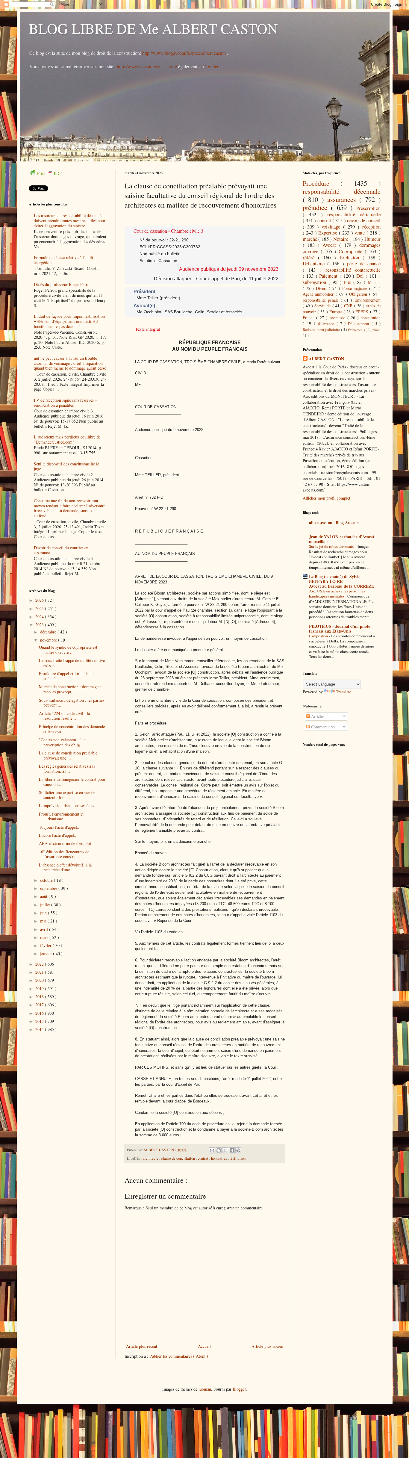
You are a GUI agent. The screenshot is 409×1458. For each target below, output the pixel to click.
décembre (48, 632)
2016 (40, 1013)
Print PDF (49, 173)
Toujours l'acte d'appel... (60, 827)
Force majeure (355, 288)
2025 (40, 608)
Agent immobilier (319, 294)
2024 (40, 616)
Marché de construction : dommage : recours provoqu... (70, 689)
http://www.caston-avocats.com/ (147, 66)
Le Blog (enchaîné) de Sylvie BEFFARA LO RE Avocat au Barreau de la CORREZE (341, 581)
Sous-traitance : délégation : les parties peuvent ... (71, 702)
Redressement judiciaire (322, 329)
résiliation (238, 1158)
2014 (40, 1029)
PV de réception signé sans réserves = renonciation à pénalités (65, 402)
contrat (203, 1158)
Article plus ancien (267, 1346)
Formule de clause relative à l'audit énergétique (63, 260)
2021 (40, 972)
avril (44, 929)
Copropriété (352, 251)
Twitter (212, 66)
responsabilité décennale (342, 191)
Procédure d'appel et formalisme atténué (66, 676)
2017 (40, 1005)
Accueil (204, 1346)
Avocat (330, 244)
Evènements (357, 329)
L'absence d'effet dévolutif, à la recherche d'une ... (65, 867)
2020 (40, 980)
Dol (361, 275)
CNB (349, 305)
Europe (336, 311)
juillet (45, 905)
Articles (317, 716)
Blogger (239, 1389)
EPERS (362, 311)
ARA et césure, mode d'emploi (65, 843)
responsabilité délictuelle (354, 214)
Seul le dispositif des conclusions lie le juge (66, 466)
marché (311, 238)
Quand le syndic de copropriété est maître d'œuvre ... (68, 649)
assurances (343, 199)
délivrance (327, 323)
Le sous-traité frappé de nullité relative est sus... (72, 662)
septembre (49, 888)
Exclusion (351, 257)
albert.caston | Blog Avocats (333, 522)
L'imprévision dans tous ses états (66, 805)
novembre (49, 640)
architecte (151, 1158)
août (44, 896)
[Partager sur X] (225, 1150)
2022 (40, 964)
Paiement (329, 275)
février (46, 945)
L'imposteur (319, 636)
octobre (47, 880)
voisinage (332, 226)
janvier (46, 953)
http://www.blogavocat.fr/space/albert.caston (184, 53)
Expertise (328, 232)
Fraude (309, 317)
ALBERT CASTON (326, 359)
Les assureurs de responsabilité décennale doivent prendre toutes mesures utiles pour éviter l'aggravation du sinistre (69, 221)
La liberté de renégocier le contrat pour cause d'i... (72, 781)
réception (371, 226)
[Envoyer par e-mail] (212, 1150)
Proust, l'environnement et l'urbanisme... (61, 816)
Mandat (374, 282)
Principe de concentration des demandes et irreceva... (72, 729)
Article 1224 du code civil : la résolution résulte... (64, 715)
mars (44, 937)
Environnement (368, 300)
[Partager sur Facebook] (232, 1150)
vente (360, 232)
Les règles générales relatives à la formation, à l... (67, 768)
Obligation (359, 294)
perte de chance (364, 263)
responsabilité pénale (322, 300)
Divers (322, 288)
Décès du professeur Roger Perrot (62, 284)
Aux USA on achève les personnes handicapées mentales (337, 593)
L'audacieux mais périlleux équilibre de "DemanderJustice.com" (67, 439)
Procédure (322, 183)
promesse (338, 317)
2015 (40, 1021)
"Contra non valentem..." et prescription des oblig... (62, 742)
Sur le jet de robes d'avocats (332, 546)
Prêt (348, 282)
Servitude (323, 305)
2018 (40, 996)
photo (376, 329)
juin (44, 913)
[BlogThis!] (219, 1150)
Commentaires (322, 727)
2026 (40, 600)
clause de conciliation (178, 1158)
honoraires (219, 1158)
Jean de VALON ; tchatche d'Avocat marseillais (341, 539)
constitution (371, 317)
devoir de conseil (364, 220)
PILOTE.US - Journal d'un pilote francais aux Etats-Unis (339, 628)
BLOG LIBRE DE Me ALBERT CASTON (153, 28)
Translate (343, 692)
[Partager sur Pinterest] (238, 1150)
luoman (205, 1389)
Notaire (341, 238)
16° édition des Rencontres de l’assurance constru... (64, 854)
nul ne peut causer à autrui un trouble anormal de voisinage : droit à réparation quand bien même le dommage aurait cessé (70, 363)
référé (310, 257)
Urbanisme (315, 263)
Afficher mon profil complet (326, 498)
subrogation (315, 282)
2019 (40, 988)
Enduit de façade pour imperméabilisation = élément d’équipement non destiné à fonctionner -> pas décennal (69, 321)
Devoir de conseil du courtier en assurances (61, 550)
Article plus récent (141, 1346)
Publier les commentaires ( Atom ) (178, 1356)
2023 (40, 624)
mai (44, 921)
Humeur (372, 238)
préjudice (317, 207)
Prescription (368, 208)
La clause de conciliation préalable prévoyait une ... (68, 755)
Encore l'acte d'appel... (58, 835)
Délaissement (360, 323)
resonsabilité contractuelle (353, 269)
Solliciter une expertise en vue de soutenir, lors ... (67, 795)
